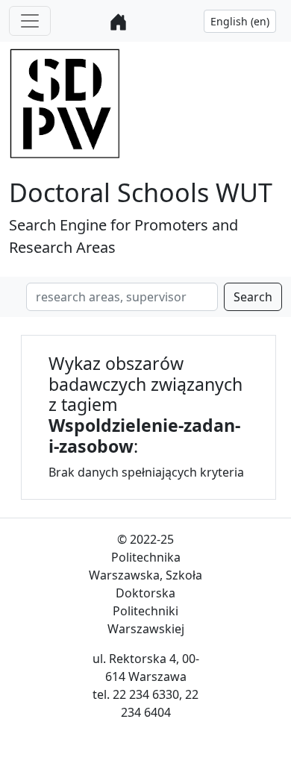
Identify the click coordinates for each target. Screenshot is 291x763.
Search (253, 297)
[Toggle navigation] (30, 21)
